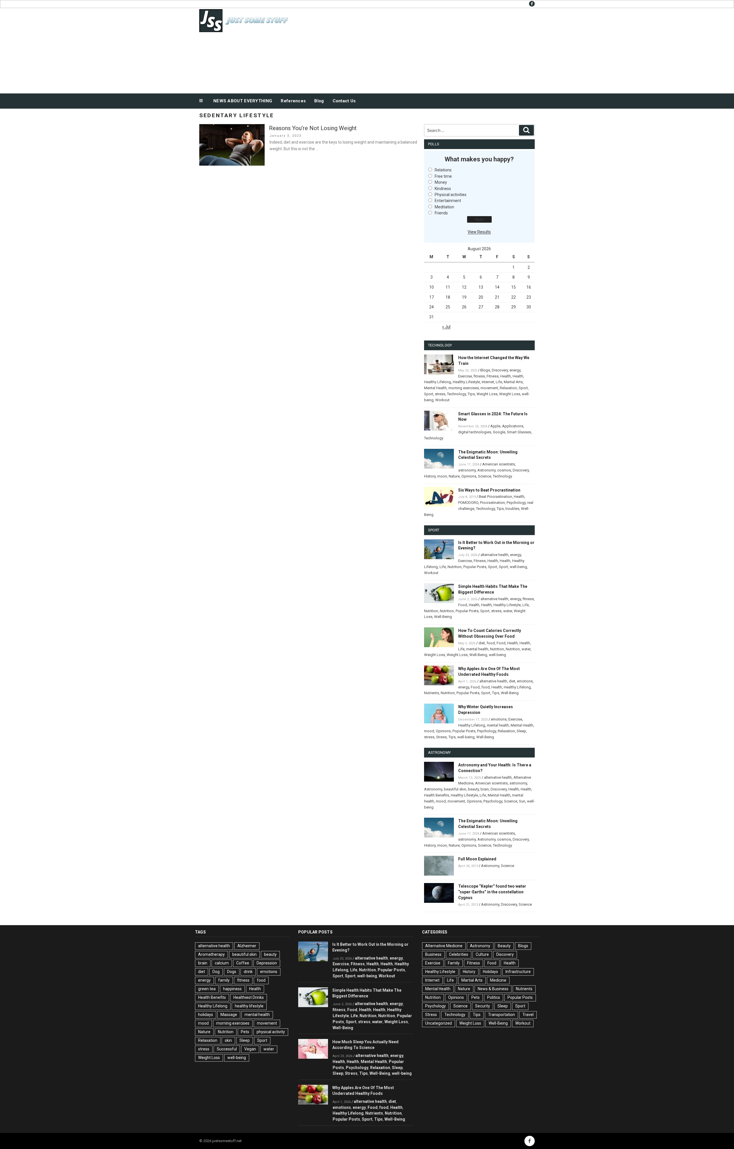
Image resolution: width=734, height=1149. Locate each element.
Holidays (490, 971)
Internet (488, 382)
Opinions (468, 476)
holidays (205, 1014)
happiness (232, 988)
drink (248, 971)
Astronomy (486, 470)
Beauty (504, 946)
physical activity (271, 1031)
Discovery (500, 370)
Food (462, 605)
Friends (441, 213)
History (430, 476)
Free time (443, 176)
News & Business (493, 988)
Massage (228, 1014)
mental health (477, 649)
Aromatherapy (211, 954)
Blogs (485, 370)
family (224, 980)
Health (505, 376)
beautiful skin (455, 789)
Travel (528, 1014)
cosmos (504, 470)
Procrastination (492, 502)
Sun (522, 801)
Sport (523, 388)
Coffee (242, 963)
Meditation (444, 207)
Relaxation (508, 388)
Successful (227, 1049)
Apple (495, 426)
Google (499, 432)
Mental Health (435, 388)
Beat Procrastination (495, 496)
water (507, 611)
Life (499, 382)
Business (433, 954)
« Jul (446, 326)
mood (429, 731)
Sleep (521, 731)
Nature (454, 476)
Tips (471, 394)
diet (482, 643)
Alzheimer (246, 946)
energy (514, 370)
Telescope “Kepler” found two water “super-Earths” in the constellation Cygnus (492, 892)
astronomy (467, 470)
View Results (479, 232)
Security (482, 1006)
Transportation (501, 1014)
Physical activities (450, 194)
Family (454, 963)
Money (441, 182)
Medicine (498, 980)
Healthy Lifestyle (466, 382)
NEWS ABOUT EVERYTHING (242, 100)
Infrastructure (518, 971)
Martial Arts (513, 382)
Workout (442, 400)
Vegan (250, 1049)
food (491, 643)
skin (228, 1040)
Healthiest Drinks (248, 997)
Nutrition (455, 567)
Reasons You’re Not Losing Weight (313, 128)
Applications (512, 426)
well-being (518, 567)
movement (489, 388)
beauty (473, 789)
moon (442, 476)
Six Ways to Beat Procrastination (489, 490)
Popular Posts (474, 567)
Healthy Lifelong (437, 382)
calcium (222, 963)
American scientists (498, 464)
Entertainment (448, 200)
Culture (482, 954)
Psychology (516, 502)
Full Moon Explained (477, 859)
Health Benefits (436, 795)
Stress (441, 737)
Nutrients (431, 693)
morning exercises (463, 388)
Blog (319, 100)
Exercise (465, 376)
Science (484, 476)
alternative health (494, 555)
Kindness (443, 188)
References (293, 100)
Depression (267, 963)
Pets (245, 1031)
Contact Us (344, 100)
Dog (216, 971)
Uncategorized (438, 1023)
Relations (443, 170)
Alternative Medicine (443, 946)
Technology (456, 394)
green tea (207, 988)
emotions (525, 681)
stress (440, 394)
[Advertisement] (425, 49)
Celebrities (458, 954)
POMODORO (468, 502)
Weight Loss (487, 394)
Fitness (493, 376)
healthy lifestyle (249, 1006)
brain (485, 789)
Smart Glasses (519, 432)
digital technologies (474, 432)
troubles (512, 508)
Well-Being (443, 616)
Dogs (231, 971)
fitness (479, 376)
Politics (493, 997)
